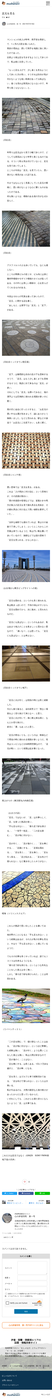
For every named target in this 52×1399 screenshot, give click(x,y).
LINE (43, 1193)
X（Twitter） (11, 1193)
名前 (7, 1277)
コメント (8, 1268)
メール (8, 1283)
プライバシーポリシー (10, 1385)
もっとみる (19, 1229)
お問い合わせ (7, 1380)
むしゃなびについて (9, 1375)
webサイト (7, 1237)
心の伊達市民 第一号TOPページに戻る (26, 1325)
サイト (7, 1289)
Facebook (27, 1193)
